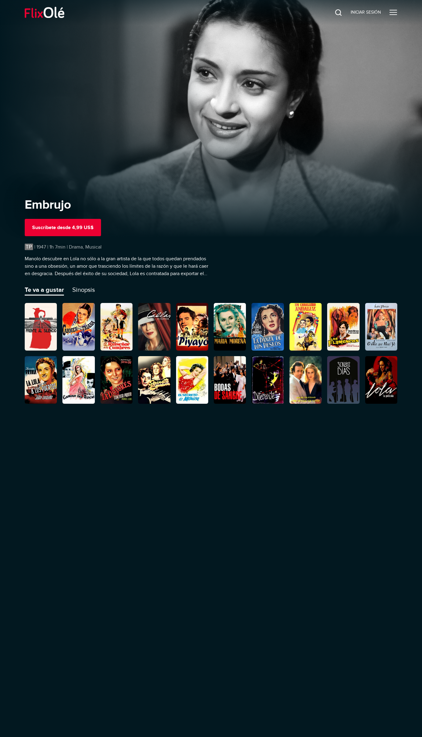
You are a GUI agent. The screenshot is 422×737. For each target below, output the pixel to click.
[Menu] (393, 12)
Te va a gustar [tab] (44, 289)
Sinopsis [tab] (83, 289)
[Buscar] (333, 12)
